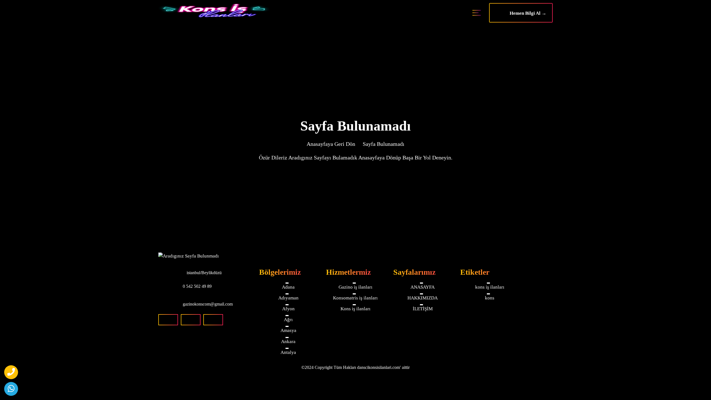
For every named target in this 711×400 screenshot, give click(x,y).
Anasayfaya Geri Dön (331, 144)
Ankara (288, 341)
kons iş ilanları (489, 287)
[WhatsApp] (11, 389)
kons (489, 298)
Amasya (288, 331)
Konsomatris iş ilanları (355, 298)
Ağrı (288, 319)
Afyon (288, 309)
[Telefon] (11, 372)
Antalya (288, 353)
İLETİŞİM (423, 309)
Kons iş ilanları (355, 309)
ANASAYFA (422, 287)
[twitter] (213, 319)
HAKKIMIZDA (422, 298)
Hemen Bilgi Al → (526, 13)
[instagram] (191, 319)
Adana (288, 287)
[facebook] (168, 319)
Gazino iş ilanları (355, 287)
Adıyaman (288, 298)
